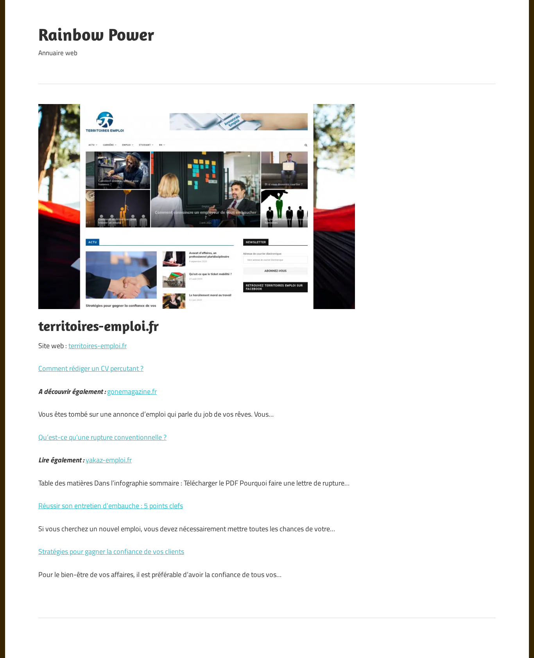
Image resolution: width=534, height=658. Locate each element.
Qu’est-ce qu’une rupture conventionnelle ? (102, 437)
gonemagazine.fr (132, 391)
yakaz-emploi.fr (109, 460)
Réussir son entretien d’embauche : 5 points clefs (110, 505)
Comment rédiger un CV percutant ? (90, 368)
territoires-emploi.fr (97, 345)
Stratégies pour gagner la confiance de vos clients (111, 551)
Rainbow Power (96, 34)
